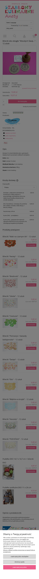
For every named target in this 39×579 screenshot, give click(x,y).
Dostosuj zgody (19, 562)
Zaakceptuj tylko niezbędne (19, 556)
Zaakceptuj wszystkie (19, 567)
